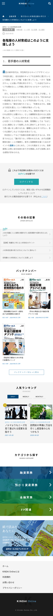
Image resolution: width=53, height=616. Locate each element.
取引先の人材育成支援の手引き (33, 16)
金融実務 (12, 16)
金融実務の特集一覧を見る (26, 492)
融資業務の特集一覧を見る (26, 468)
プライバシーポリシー (12, 588)
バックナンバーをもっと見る (26, 372)
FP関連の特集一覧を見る (26, 505)
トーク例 (27, 29)
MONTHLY (39, 396)
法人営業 (34, 29)
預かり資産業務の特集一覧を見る (26, 480)
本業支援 (19, 29)
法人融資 (41, 29)
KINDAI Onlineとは (10, 572)
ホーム (5, 566)
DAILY (13, 396)
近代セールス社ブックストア (17, 549)
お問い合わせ (8, 582)
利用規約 (6, 577)
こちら (44, 196)
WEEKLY (26, 396)
